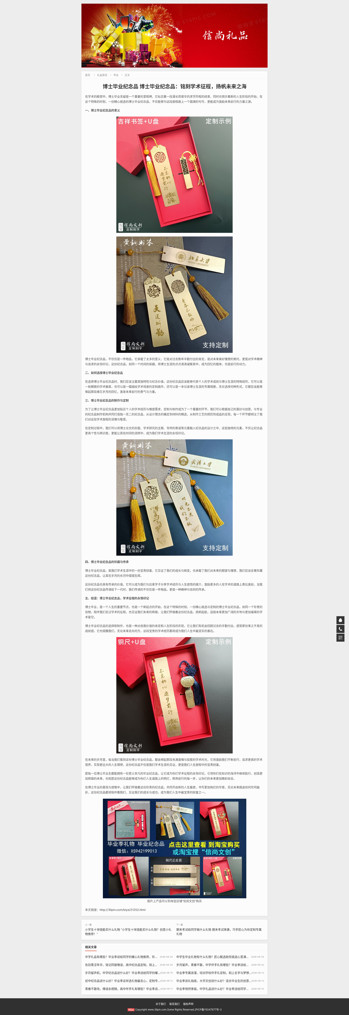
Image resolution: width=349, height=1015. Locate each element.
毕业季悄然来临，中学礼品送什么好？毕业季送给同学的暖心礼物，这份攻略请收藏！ (231, 989)
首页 (87, 75)
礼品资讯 (102, 75)
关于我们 (161, 1003)
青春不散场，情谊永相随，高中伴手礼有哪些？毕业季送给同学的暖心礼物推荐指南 (139, 989)
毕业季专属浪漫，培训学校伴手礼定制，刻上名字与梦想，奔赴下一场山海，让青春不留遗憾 (236, 973)
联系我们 (174, 1003)
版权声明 (188, 1003)
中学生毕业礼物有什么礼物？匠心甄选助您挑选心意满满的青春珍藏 (220, 957)
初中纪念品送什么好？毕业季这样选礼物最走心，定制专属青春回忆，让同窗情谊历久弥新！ (144, 981)
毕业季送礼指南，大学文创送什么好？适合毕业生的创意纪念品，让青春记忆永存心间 (231, 981)
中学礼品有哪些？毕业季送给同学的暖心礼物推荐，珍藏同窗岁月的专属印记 (134, 957)
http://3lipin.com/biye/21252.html (123, 910)
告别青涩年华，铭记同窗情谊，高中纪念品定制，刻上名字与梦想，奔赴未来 (134, 965)
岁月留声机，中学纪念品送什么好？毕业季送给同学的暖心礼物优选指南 (131, 973)
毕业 (116, 75)
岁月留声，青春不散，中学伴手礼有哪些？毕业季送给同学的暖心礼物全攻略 (225, 965)
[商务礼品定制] (174, 36)
